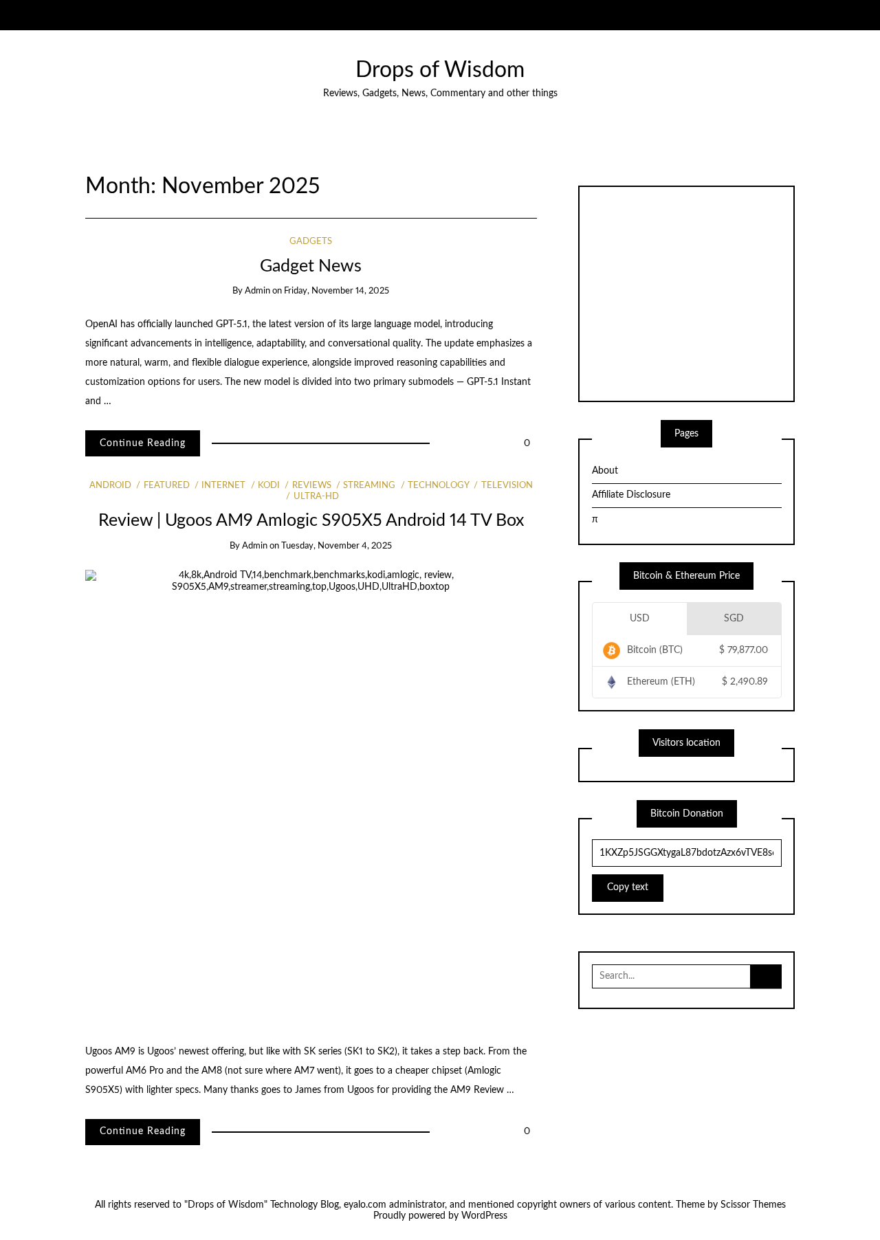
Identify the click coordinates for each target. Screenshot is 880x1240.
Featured (166, 485)
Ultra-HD (316, 496)
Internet (223, 485)
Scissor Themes (753, 1205)
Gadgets (310, 241)
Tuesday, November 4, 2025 (336, 546)
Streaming (369, 485)
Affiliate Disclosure (631, 495)
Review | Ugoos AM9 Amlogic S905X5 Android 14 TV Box (311, 520)
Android (110, 485)
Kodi (269, 485)
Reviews (311, 485)
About (605, 471)
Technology (438, 485)
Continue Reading (143, 443)
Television (506, 485)
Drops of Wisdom (440, 70)
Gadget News (311, 266)
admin (257, 291)
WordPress (484, 1216)
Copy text (627, 887)
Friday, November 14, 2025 (336, 291)
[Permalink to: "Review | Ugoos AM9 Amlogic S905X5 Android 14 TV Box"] (311, 796)
